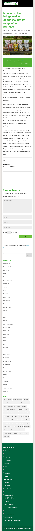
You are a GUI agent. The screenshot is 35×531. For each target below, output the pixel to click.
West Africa (6, 391)
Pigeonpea (6, 357)
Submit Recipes (8, 510)
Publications (7, 364)
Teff (20, 433)
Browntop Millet (8, 280)
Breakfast (6, 277)
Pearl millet (22, 33)
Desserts (5, 293)
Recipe (5, 368)
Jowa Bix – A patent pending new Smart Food (19, 179)
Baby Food (12, 402)
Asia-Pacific (16, 30)
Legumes (6, 419)
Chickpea (6, 283)
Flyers (5, 304)
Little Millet (6, 330)
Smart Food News (8, 433)
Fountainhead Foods (13, 413)
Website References (26, 528)
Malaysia (19, 419)
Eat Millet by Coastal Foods (10, 409)
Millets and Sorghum (12, 33)
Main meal (6, 334)
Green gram (6, 314)
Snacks (5, 378)
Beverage (6, 270)
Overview (7, 482)
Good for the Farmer (9, 492)
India (28, 30)
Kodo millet (6, 327)
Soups (5, 384)
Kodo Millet (26, 416)
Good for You (7, 485)
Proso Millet (7, 361)
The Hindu (25, 61)
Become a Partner (9, 504)
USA (27, 433)
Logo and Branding (9, 495)
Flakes (26, 409)
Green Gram (8, 476)
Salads (5, 374)
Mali (4, 337)
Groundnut (7, 473)
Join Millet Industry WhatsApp (11, 507)
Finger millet (23, 30)
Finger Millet (8, 460)
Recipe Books (7, 371)
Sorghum (27, 33)
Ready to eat (22, 429)
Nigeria (5, 347)
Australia (6, 402)
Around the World (8, 30)
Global (5, 310)
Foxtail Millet (7, 307)
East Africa (6, 297)
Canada (18, 406)
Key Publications (8, 324)
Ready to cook (14, 429)
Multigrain (27, 423)
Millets (5, 33)
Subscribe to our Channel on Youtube (13, 520)
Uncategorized (7, 388)
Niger (5, 344)
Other (5, 351)
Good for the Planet (9, 488)
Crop (4, 290)
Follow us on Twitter (9, 517)
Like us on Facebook (9, 514)
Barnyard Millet (8, 267)
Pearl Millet (7, 457)
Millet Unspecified (19, 423)
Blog (4, 273)
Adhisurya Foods (8, 399)
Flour (5, 413)
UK (23, 433)
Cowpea (5, 287)
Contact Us (7, 501)
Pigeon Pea (7, 470)
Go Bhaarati (6, 416)
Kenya (5, 320)
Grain (12, 416)
